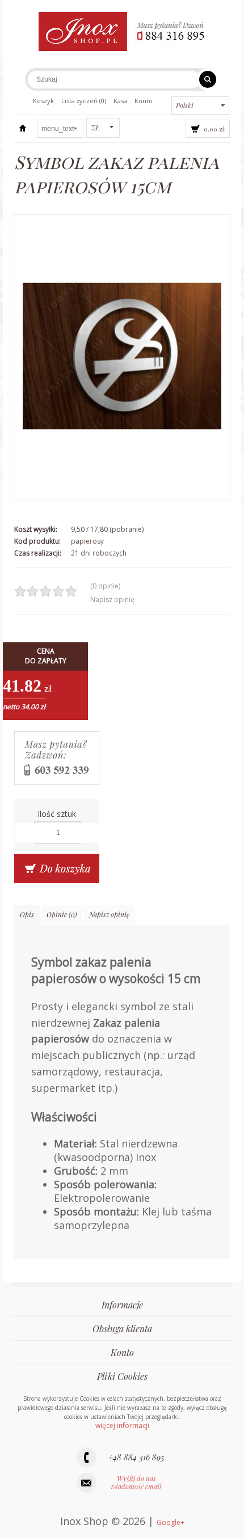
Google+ (170, 1522)
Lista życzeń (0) (83, 100)
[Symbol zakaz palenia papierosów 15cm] (122, 357)
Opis (27, 914)
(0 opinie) (105, 586)
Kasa (120, 100)
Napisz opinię (112, 599)
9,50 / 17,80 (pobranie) (107, 529)
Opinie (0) (62, 914)
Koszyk (43, 100)
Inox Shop (22, 128)
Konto (143, 100)
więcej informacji (122, 1425)
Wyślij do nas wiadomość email (136, 1483)
